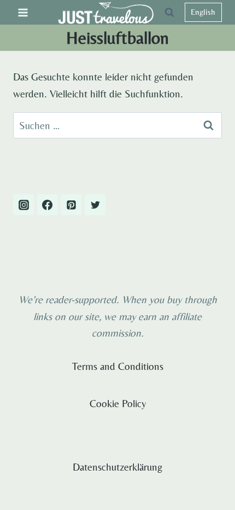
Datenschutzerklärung (117, 467)
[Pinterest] (71, 204)
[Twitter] (95, 204)
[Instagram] (23, 204)
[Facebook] (47, 204)
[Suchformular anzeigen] (169, 12)
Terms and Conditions (117, 366)
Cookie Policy (118, 403)
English (203, 11)
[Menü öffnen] (23, 12)
